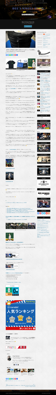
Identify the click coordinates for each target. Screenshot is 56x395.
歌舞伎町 (42, 235)
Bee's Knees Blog (28, 8)
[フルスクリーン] (49, 139)
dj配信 (40, 223)
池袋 (44, 235)
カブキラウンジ (46, 234)
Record (43, 230)
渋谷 (46, 235)
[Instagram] (18, 365)
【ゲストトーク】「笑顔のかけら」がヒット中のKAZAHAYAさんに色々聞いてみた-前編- (45, 89)
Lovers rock (39, 226)
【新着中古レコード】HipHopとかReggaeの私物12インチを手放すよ (31, 374)
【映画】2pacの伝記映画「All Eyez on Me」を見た (45, 111)
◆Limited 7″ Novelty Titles (21, 0)
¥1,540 (12, 181)
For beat (42, 223)
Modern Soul (40, 229)
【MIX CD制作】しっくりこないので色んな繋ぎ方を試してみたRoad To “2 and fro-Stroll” (21, 211)
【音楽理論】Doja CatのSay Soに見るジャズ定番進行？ (45, 104)
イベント (42, 234)
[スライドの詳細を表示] (11, 64)
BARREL (43, 221)
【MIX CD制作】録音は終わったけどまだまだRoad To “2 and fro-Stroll (18, 212)
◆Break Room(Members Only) (11, 0)
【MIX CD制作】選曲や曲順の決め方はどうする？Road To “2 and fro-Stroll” (18, 208)
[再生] (38, 139)
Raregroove (39, 230)
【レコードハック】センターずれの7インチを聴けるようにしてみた (45, 77)
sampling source (43, 232)
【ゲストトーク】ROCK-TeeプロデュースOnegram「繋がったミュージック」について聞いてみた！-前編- (45, 85)
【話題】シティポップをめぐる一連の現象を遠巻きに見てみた (45, 97)
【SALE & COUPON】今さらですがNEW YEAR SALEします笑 (24, 374)
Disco (47, 221)
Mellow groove (40, 227)
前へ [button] (6, 63)
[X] (14, 365)
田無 (47, 235)
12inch (41, 220)
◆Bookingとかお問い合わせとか (20, 4)
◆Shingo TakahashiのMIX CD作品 (11, 2)
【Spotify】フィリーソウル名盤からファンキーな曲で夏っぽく (45, 107)
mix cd (24, 380)
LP (41, 226)
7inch (16, 380)
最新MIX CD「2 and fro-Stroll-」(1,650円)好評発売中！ (15, 242)
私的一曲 (49, 235)
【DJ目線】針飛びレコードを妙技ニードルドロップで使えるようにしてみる (45, 74)
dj (17, 380)
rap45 (46, 229)
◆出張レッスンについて (9, 4)
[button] (44, 136)
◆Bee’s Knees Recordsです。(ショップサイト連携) (36, 0)
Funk (38, 224)
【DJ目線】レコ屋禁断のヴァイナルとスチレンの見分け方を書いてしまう (45, 81)
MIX (21, 380)
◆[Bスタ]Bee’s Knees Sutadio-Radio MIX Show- (39, 2)
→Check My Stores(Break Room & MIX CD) (14, 259)
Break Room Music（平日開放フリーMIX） (14, 282)
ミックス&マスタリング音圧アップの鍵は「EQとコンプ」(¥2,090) (16, 202)
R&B (44, 229)
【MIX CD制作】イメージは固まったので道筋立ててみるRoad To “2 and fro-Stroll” (20, 209)
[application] (43, 136)
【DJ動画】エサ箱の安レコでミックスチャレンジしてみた (45, 93)
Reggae (46, 230)
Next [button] (34, 63)
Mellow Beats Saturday (45, 226)
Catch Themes (48, 393)
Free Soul (45, 223)
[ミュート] (47, 139)
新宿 (49, 234)
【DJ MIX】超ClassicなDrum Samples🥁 (16, 374)
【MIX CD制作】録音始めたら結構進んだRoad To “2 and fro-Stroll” (17, 210)
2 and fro (12, 380)
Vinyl (38, 234)
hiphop (41, 224)
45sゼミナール (46, 220)
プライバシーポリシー (23, 393)
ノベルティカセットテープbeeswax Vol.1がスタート (10, 374)
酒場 (38, 237)
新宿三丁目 (39, 235)
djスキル (20, 380)
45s (14, 380)
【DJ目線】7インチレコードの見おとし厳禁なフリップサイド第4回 (45, 100)
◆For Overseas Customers (31, 4)
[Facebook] (16, 365)
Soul (48, 232)
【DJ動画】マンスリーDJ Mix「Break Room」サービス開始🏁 (17, 219)
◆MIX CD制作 (8, 380)
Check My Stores (28, 26)
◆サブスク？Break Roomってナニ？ (24, 2)
